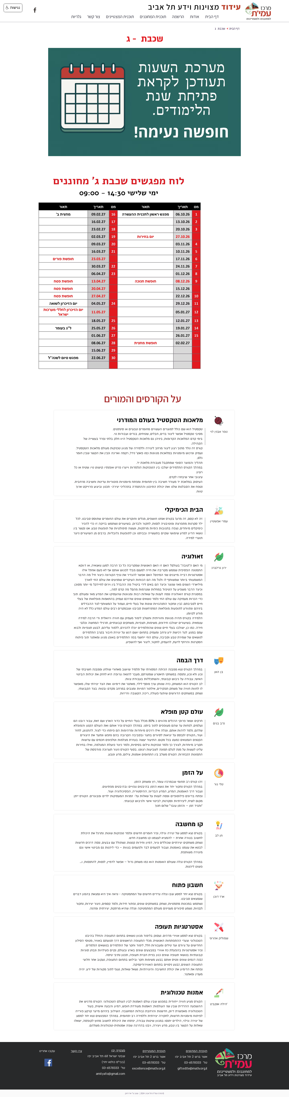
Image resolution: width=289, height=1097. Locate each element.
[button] (194, 16)
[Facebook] (48, 1062)
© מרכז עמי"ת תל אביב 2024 (152, 1093)
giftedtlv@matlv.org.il (192, 1068)
